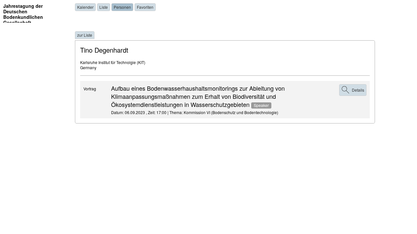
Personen (122, 7)
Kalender (85, 7)
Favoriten (145, 7)
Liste (103, 7)
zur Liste (84, 35)
